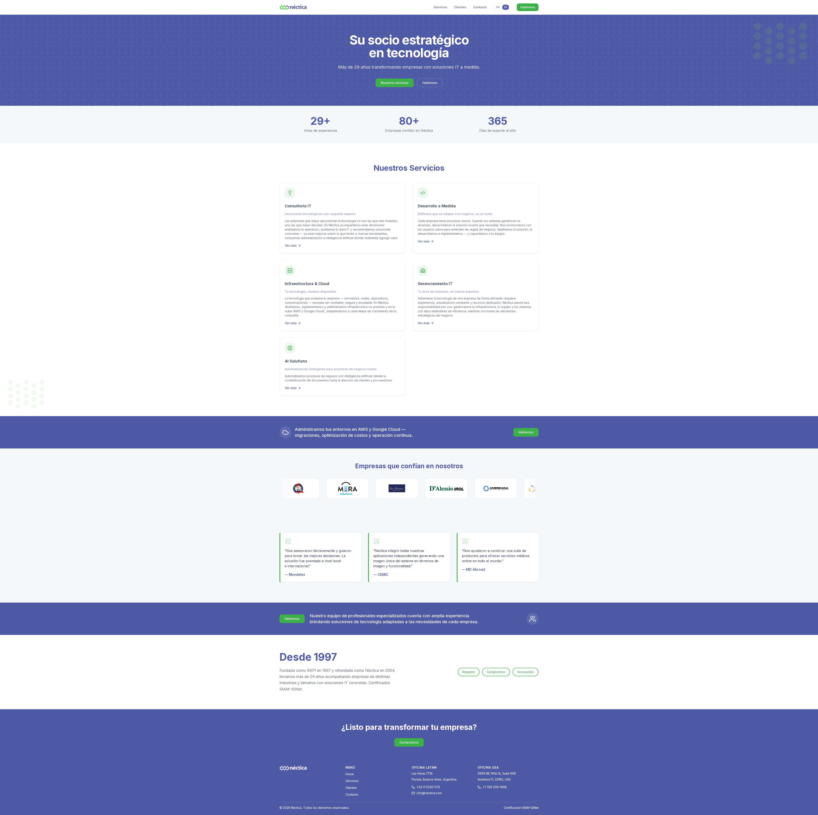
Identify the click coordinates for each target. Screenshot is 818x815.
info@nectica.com (429, 793)
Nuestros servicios (395, 83)
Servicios (440, 7)
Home (350, 774)
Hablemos (527, 7)
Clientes (460, 7)
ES (505, 7)
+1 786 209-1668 (495, 787)
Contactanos (409, 742)
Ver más (293, 246)
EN (498, 7)
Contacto (480, 7)
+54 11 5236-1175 (428, 787)
